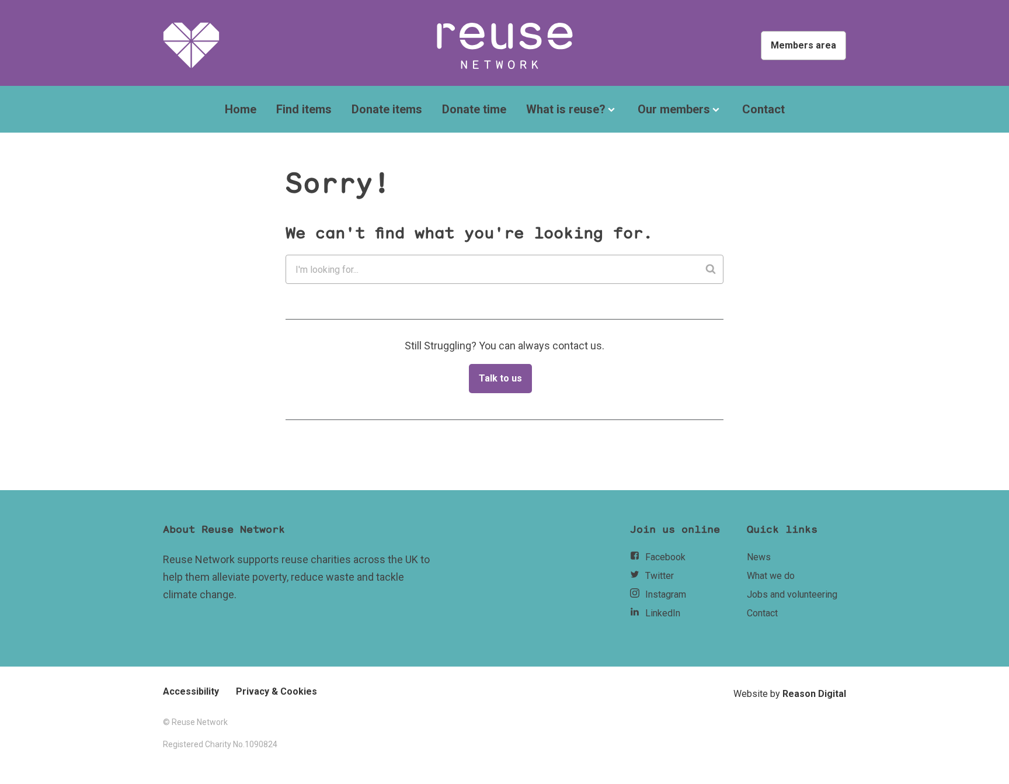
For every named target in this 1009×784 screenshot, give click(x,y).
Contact (763, 109)
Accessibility (191, 691)
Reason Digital (814, 693)
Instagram (665, 594)
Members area (803, 45)
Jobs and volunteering (792, 594)
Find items (304, 109)
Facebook (665, 557)
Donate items (387, 109)
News (759, 557)
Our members (674, 109)
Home (240, 109)
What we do (771, 575)
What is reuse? (566, 109)
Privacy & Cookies (276, 691)
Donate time (474, 109)
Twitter (659, 575)
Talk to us (500, 378)
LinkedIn (662, 613)
